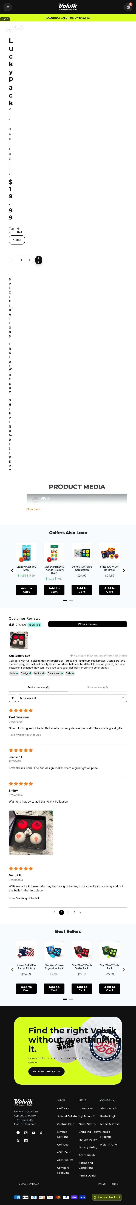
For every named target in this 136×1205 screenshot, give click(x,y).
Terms (114, 1183)
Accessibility (87, 1155)
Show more (33, 509)
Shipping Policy (89, 1131)
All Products (65, 1160)
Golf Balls (63, 1108)
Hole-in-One (108, 1144)
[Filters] (12, 698)
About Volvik (108, 1108)
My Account (87, 1116)
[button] (8, 7)
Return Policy (88, 1139)
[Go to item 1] (19, 640)
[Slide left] (15, 27)
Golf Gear (63, 1144)
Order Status (87, 1124)
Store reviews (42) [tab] (97, 687)
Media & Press (109, 1124)
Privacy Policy (88, 1147)
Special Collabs (67, 1116)
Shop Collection (94, 17)
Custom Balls (66, 1124)
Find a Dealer (88, 1175)
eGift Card (63, 1152)
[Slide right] (21, 27)
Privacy (102, 1183)
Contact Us (86, 1108)
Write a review (87, 624)
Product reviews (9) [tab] (38, 687)
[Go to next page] (81, 912)
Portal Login (108, 1116)
